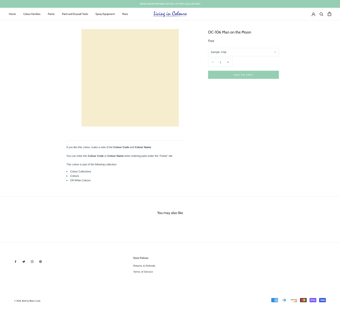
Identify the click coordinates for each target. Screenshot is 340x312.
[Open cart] (329, 14)
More (125, 13)
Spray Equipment (105, 13)
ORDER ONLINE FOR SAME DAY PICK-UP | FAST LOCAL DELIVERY (170, 3)
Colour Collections (80, 171)
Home (12, 13)
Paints (51, 13)
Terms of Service (143, 271)
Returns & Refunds (144, 265)
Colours (74, 175)
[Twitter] (23, 261)
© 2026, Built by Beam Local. (27, 300)
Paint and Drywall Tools (75, 13)
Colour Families (31, 13)
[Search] (321, 14)
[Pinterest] (40, 261)
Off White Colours (80, 180)
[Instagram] (32, 261)
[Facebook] (15, 261)
